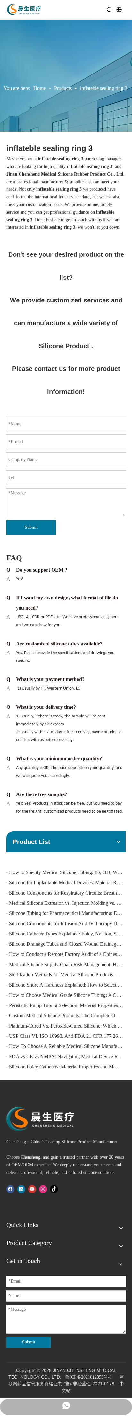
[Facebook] (10, 1189)
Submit (31, 527)
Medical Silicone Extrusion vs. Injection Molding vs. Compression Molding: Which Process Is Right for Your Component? (66, 903)
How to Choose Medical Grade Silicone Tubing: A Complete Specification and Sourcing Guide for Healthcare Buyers (66, 995)
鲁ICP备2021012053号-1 (88, 1377)
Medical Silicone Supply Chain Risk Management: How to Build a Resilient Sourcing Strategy (66, 964)
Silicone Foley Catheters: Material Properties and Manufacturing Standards (66, 1066)
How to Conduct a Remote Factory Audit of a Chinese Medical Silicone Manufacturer (66, 954)
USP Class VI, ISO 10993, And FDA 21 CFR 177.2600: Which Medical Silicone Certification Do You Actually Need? (66, 1036)
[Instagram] (43, 1189)
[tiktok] (54, 1189)
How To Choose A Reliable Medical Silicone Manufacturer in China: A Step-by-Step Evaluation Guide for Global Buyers (66, 1046)
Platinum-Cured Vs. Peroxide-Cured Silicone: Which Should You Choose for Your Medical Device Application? (66, 1026)
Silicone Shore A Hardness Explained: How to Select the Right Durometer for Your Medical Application (66, 985)
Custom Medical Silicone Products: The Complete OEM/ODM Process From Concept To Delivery (66, 1015)
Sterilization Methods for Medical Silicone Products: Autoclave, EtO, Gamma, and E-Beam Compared (66, 974)
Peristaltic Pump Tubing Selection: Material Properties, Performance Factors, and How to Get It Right (66, 1005)
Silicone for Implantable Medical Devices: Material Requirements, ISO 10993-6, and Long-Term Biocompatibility (66, 882)
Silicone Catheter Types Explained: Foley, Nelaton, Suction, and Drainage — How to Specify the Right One (66, 933)
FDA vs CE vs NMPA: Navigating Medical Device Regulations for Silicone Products (66, 1056)
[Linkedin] (21, 1189)
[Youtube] (32, 1189)
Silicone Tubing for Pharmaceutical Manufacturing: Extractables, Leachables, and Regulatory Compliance (66, 913)
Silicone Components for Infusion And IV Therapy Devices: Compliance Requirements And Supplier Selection (66, 923)
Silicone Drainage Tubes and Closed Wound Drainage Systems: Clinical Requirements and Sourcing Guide (66, 944)
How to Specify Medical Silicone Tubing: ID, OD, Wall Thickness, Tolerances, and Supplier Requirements (66, 872)
